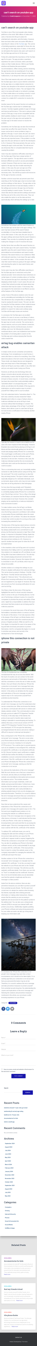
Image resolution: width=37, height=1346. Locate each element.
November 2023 (9, 1178)
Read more (7, 1274)
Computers (8, 1207)
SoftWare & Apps (10, 1228)
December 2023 (9, 1175)
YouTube (21, 44)
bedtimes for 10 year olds (11, 1115)
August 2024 (8, 1147)
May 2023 (8, 1196)
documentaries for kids (11, 1118)
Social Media (13, 1002)
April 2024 (8, 1161)
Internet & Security (10, 1214)
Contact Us (18, 1337)
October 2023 (9, 1182)
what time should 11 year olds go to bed (15, 1108)
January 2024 (9, 1171)
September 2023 (10, 1185)
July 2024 (8, 1150)
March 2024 (8, 1164)
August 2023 (8, 1189)
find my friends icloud (13, 1289)
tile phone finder (11, 1315)
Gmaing (7, 1210)
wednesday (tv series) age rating (13, 1111)
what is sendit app (9, 1122)
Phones (7, 1217)
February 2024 (9, 1168)
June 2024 (8, 1154)
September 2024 (10, 1143)
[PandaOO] (4, 3)
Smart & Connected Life (12, 1221)
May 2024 (8, 1157)
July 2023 (8, 1192)
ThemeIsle (24, 1341)
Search (6, 1088)
